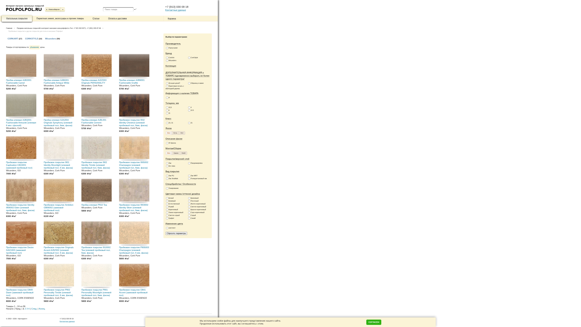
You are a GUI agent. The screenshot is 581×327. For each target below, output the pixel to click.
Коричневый (173, 209)
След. (34, 308)
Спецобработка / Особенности (181, 184)
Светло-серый (174, 215)
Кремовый (195, 198)
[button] (169, 133)
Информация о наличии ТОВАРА (182, 93)
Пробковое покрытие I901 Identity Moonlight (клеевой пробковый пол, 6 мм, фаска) (58, 165)
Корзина (172, 18)
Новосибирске (54, 9)
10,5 (170, 107)
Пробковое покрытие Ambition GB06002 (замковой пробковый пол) (58, 207)
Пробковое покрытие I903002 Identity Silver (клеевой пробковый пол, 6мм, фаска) (133, 207)
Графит (171, 218)
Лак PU (171, 176)
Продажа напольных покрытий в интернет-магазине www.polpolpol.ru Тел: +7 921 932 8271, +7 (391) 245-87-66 (59, 28)
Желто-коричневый (198, 204)
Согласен (373, 322)
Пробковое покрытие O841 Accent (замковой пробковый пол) (133, 292)
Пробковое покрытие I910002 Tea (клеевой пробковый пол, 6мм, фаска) (96, 250)
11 (169, 113)
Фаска (169, 128)
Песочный (195, 201)
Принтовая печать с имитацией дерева (175, 87)
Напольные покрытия (17, 18)
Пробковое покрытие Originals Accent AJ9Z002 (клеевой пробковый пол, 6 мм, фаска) (59, 250)
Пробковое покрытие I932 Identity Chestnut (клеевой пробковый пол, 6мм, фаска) (133, 123)
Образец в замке (197, 83)
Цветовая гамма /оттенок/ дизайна (183, 194)
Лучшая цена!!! (174, 83)
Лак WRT (194, 176)
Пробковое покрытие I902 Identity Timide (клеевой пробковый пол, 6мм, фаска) (95, 165)
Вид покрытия (172, 171)
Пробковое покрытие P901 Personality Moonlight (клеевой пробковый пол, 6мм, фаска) (96, 292)
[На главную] (25, 12)
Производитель (173, 43)
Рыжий (171, 207)
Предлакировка (196, 163)
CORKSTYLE (31, 38)
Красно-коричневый (198, 209)
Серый (193, 215)
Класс (168, 118)
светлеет (172, 228)
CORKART (13, 38)
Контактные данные (175, 10)
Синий (193, 218)
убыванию (34, 47)
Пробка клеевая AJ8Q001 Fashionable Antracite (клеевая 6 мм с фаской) (21, 123)
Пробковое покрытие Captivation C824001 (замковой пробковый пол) (19, 165)
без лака (172, 166)
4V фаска (172, 143)
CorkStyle (194, 57)
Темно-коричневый (176, 212)
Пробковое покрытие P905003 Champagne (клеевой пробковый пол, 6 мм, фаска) (134, 250)
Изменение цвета (174, 223)
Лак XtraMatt (173, 178)
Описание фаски (174, 138)
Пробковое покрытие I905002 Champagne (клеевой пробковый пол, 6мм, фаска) (133, 165)
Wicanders (172, 60)
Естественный (174, 204)
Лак (170, 163)
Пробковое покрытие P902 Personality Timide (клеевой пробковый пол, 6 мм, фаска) (58, 292)
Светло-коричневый (198, 207)
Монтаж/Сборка (173, 148)
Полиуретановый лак (199, 178)
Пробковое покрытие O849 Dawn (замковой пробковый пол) (19, 292)
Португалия (173, 48)
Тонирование (174, 188)
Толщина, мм (172, 103)
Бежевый (172, 201)
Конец (42, 308)
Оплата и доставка (117, 18)
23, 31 (171, 123)
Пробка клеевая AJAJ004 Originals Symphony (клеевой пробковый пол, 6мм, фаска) (58, 123)
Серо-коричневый (197, 212)
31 (191, 123)
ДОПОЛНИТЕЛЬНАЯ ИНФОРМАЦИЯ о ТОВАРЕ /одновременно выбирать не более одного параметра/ (187, 75)
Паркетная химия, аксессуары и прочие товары (60, 18)
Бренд (169, 53)
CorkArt (171, 57)
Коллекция (171, 66)
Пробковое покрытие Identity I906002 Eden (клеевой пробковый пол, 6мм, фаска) (20, 207)
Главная (9, 28)
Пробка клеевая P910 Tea (94, 205)
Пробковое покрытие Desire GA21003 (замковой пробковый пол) (20, 250)
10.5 (192, 110)
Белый (171, 198)
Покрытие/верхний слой (177, 159)
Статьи (96, 18)
